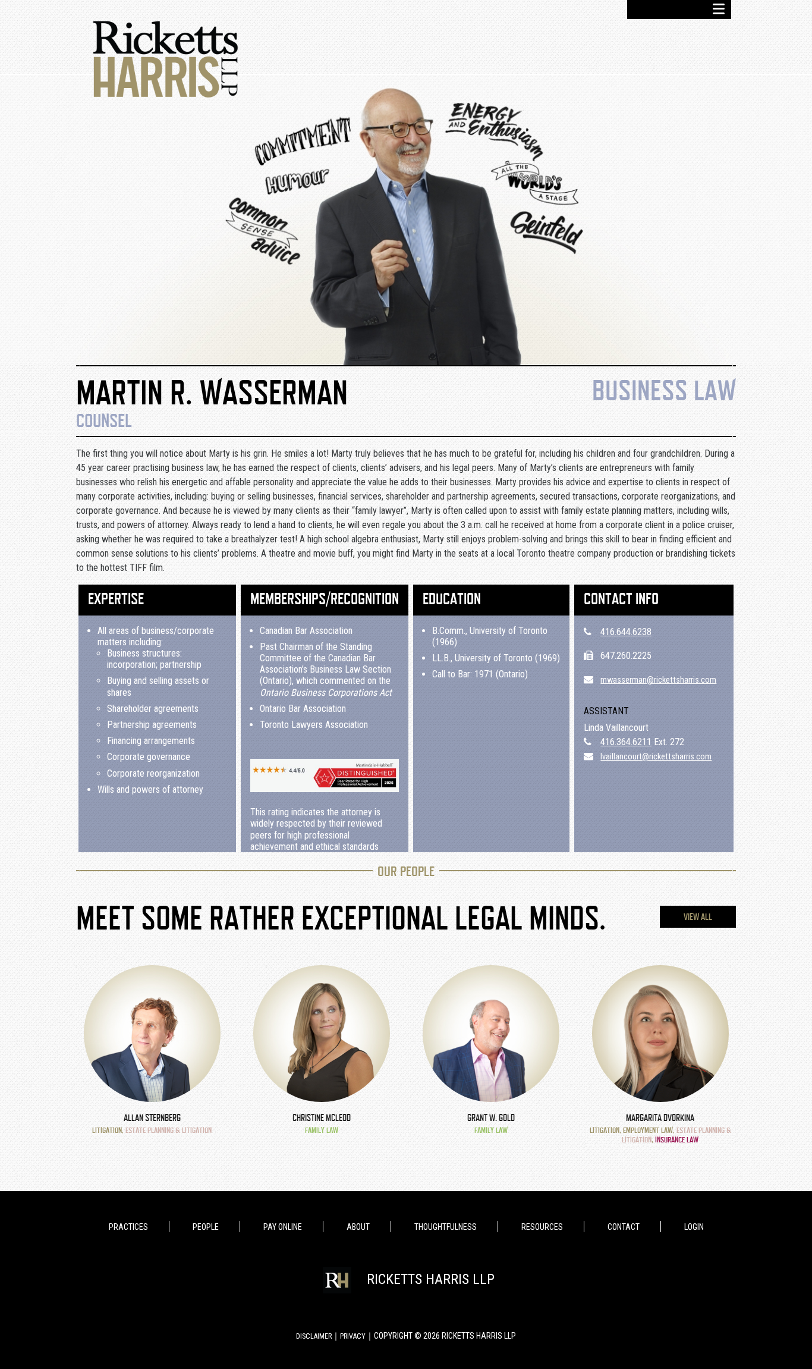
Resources (542, 1227)
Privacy (353, 1336)
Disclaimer (314, 1336)
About (358, 1227)
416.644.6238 (626, 632)
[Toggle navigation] (679, 9)
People (206, 1227)
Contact (624, 1227)
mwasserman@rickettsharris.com (658, 680)
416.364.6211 (626, 742)
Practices (128, 1227)
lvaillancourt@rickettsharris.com (656, 757)
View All (698, 917)
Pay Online (282, 1227)
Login (694, 1227)
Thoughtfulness (445, 1227)
